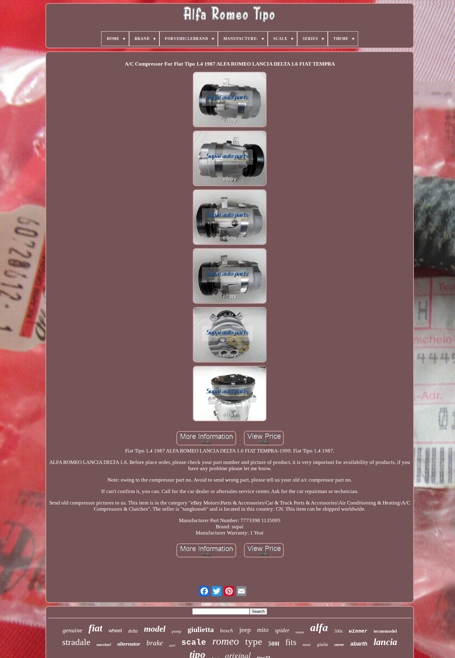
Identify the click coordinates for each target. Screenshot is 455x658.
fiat (95, 628)
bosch (226, 631)
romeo (225, 641)
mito (263, 630)
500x (338, 631)
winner (358, 631)
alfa (319, 627)
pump (176, 631)
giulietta (201, 630)
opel (172, 645)
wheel (115, 631)
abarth (358, 644)
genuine (72, 630)
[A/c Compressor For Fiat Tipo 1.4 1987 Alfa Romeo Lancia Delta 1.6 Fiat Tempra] (229, 100)
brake (154, 643)
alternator (128, 644)
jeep (245, 630)
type (253, 641)
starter (339, 645)
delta (133, 631)
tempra (300, 632)
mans (307, 645)
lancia (385, 642)
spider (282, 630)
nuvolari (104, 644)
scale (193, 642)
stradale (76, 642)
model (155, 629)
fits (291, 642)
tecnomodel (385, 631)
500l (273, 643)
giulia (322, 644)
